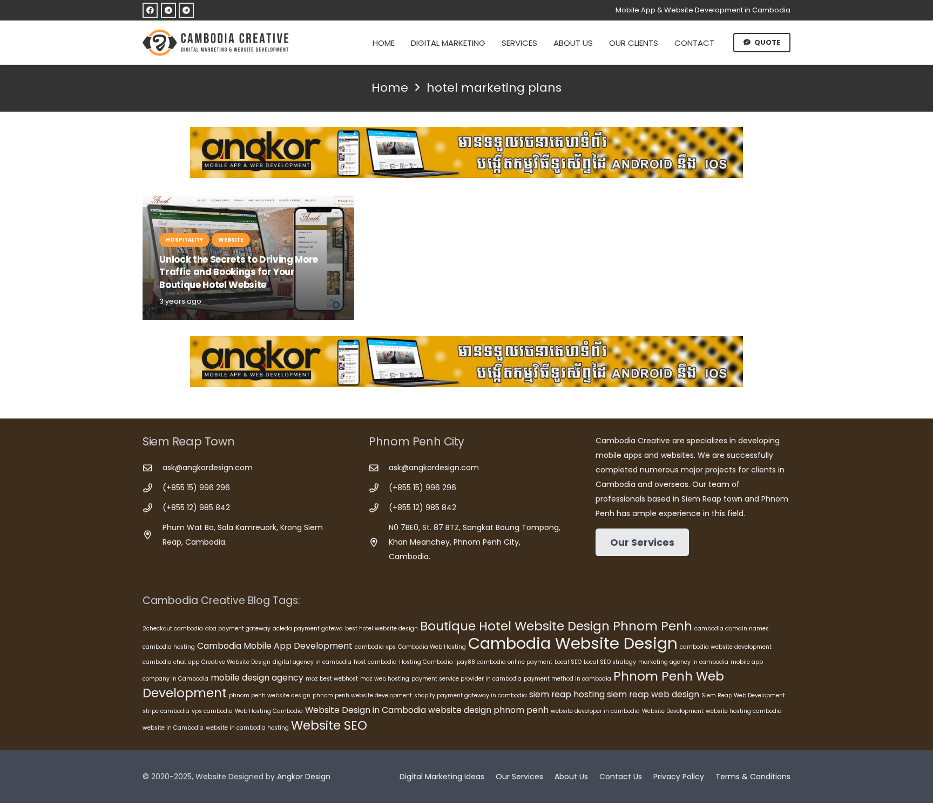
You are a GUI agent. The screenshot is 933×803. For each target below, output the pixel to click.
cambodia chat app (171, 662)
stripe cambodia (166, 711)
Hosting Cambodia (426, 662)
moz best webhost (332, 679)
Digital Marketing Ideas (442, 776)
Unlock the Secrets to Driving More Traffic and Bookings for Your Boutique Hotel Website (238, 272)
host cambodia (375, 662)
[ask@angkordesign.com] (153, 468)
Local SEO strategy (610, 662)
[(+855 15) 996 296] (153, 488)
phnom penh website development (362, 695)
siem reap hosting (567, 694)
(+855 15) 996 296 (196, 487)
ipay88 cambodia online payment (503, 662)
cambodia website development (726, 647)
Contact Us (620, 776)
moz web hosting (384, 679)
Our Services (519, 776)
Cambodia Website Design (573, 643)
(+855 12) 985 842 (196, 507)
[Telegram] (168, 10)
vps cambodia (212, 711)
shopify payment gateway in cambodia (470, 695)
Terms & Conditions (752, 776)
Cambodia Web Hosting (432, 647)
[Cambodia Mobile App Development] (466, 152)
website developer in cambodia (595, 711)
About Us (571, 776)
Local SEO (568, 662)
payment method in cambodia (567, 679)
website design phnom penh (488, 710)
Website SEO (329, 725)
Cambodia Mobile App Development (275, 645)
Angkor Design (303, 776)
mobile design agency (257, 677)
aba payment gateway (238, 628)
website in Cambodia (173, 728)
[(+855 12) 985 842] (153, 508)
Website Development (673, 711)
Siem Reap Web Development (743, 695)
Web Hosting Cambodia (269, 711)
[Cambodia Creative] (217, 42)
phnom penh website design (269, 695)
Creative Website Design (236, 662)
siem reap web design (653, 694)
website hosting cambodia (744, 711)
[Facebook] (150, 10)
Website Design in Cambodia (365, 710)
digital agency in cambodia (312, 662)
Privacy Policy (678, 776)
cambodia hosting (169, 647)
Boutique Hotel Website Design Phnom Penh (556, 626)
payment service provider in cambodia (466, 679)
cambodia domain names (731, 628)
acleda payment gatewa (308, 628)
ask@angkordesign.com (208, 467)
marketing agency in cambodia (683, 662)
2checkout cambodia (173, 628)
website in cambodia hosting (247, 728)
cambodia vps (375, 647)
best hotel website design (381, 628)
